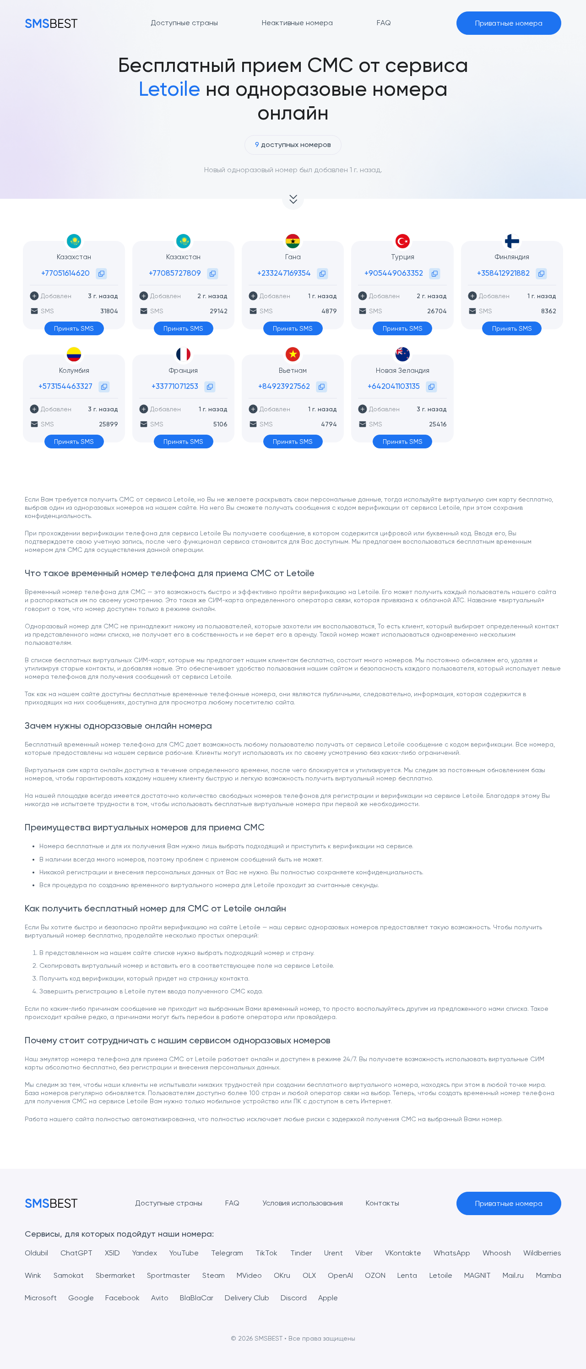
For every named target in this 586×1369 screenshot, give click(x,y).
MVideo (249, 1275)
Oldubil (36, 1253)
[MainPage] (51, 23)
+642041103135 (394, 386)
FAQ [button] (384, 22)
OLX (309, 1275)
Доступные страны (168, 1203)
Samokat (69, 1275)
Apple (328, 1297)
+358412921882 (503, 273)
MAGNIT (477, 1275)
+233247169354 (284, 273)
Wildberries (542, 1253)
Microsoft (41, 1297)
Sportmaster (168, 1275)
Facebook (122, 1297)
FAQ (232, 1203)
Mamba (548, 1275)
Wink (33, 1275)
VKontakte (403, 1253)
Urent (333, 1253)
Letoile (440, 1275)
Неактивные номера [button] (297, 22)
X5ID (112, 1253)
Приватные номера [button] (509, 23)
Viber (364, 1253)
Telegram (227, 1253)
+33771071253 (175, 386)
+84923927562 (284, 386)
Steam (213, 1275)
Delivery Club (247, 1297)
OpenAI (340, 1275)
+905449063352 (393, 273)
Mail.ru (513, 1275)
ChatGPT (76, 1253)
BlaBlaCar (196, 1297)
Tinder (301, 1253)
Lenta (407, 1275)
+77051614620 (65, 273)
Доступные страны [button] (184, 22)
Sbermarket (115, 1275)
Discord (294, 1297)
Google (81, 1297)
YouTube (184, 1253)
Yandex (144, 1253)
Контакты (382, 1203)
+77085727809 (175, 273)
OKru (282, 1275)
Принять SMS (74, 328)
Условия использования (302, 1203)
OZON (375, 1275)
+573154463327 (65, 386)
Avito (159, 1297)
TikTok (266, 1253)
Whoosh (497, 1253)
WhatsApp (452, 1253)
